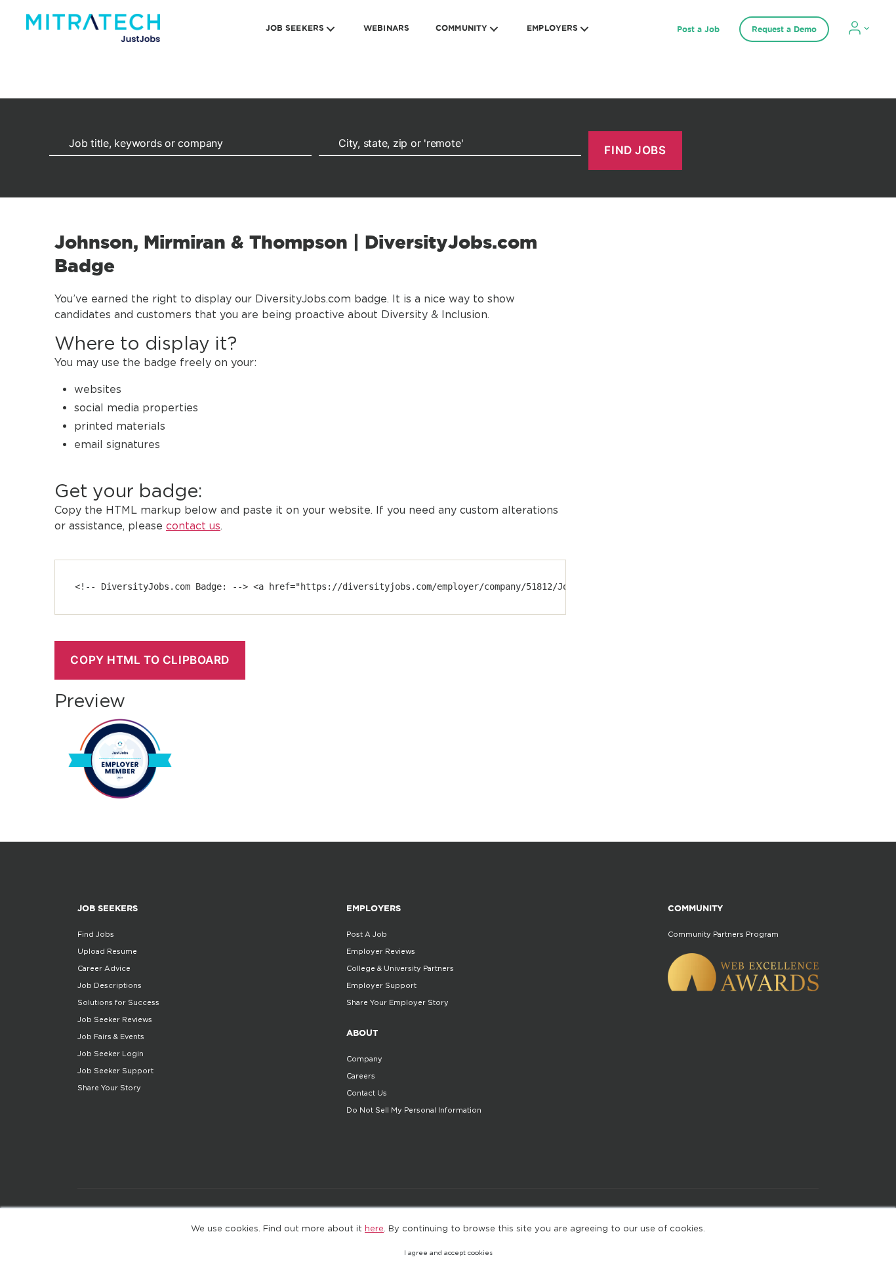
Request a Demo (784, 29)
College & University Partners (400, 968)
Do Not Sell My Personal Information (413, 1110)
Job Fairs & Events (110, 1036)
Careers (360, 1076)
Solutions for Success (118, 1002)
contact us (193, 525)
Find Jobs (95, 934)
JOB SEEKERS (295, 27)
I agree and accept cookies (448, 1252)
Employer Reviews (380, 951)
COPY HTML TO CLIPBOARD (149, 660)
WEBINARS (386, 27)
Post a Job (698, 29)
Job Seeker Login (110, 1054)
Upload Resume (107, 951)
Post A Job (366, 934)
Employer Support (381, 985)
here (374, 1228)
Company (364, 1059)
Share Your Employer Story (397, 1002)
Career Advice (104, 968)
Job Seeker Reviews (114, 1019)
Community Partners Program (723, 934)
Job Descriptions (109, 985)
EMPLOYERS (552, 27)
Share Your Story (109, 1088)
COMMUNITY (461, 27)
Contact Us (366, 1093)
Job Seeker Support (115, 1071)
